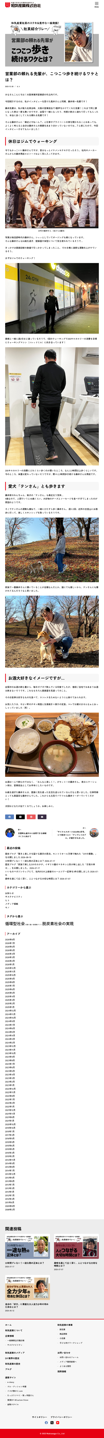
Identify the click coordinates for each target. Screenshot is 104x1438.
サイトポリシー (39, 1417)
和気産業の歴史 (12, 1363)
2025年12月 (10, 968)
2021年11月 (10, 1113)
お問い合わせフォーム (69, 1357)
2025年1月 (10, 1007)
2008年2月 (10, 1209)
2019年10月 (10, 1127)
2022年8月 (10, 1095)
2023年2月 (10, 1081)
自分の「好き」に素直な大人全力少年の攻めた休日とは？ (26, 1305)
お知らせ (9, 893)
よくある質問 (65, 1366)
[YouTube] (57, 1422)
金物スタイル (13, 1404)
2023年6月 (10, 1067)
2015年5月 (10, 1149)
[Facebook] (9, 817)
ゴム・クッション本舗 (16, 1386)
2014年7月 (10, 1170)
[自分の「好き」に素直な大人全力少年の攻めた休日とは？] (27, 1287)
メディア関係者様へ (68, 1361)
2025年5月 (10, 992)
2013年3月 (10, 1188)
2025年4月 (10, 996)
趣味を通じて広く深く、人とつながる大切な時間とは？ (32, 878)
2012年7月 (10, 1195)
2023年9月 (10, 1056)
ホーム (8, 1324)
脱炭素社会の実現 (58, 923)
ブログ (8, 1369)
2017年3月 (10, 1134)
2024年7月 (10, 1024)
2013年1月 (9, 1191)
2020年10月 (10, 1124)
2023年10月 (10, 1053)
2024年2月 (10, 1042)
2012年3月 (10, 1198)
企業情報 (9, 1335)
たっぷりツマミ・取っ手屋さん (20, 1395)
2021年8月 (10, 1117)
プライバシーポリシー (61, 1417)
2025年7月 (10, 985)
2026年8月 (10, 939)
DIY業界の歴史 (12, 1358)
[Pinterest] (31, 817)
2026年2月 (10, 960)
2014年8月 (10, 1166)
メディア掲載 (11, 903)
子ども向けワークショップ (71, 1342)
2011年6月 (9, 1202)
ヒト (18, 86)
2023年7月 (10, 1063)
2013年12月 (10, 1174)
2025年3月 (10, 999)
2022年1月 (10, 1106)
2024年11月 (10, 1014)
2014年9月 (10, 1163)
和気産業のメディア (15, 1352)
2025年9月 (10, 978)
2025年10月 (10, 975)
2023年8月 (10, 1060)
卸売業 (62, 1329)
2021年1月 (9, 1120)
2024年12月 (10, 1010)
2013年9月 (10, 1177)
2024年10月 (10, 1017)
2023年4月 (10, 1074)
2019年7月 (10, 1131)
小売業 (62, 1338)
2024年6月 (10, 1028)
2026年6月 (10, 946)
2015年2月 (10, 1156)
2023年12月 (10, 1046)
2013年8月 (10, 1181)
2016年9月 (10, 1138)
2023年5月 (10, 1071)
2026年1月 (10, 964)
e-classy (10, 1382)
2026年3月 (10, 957)
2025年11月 (10, 971)
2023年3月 (10, 1078)
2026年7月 (10, 943)
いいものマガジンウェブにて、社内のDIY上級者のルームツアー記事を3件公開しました (47, 871)
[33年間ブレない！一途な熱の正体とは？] (27, 1246)
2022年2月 (10, 1102)
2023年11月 (10, 1049)
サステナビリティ (13, 896)
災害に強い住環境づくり (33, 925)
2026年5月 (10, 950)
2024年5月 (10, 1032)
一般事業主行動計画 (15, 1340)
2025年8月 (10, 982)
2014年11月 (10, 1159)
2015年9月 (10, 1142)
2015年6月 (10, 1145)
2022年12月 (10, 1088)
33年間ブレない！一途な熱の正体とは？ (24, 860)
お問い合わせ (63, 1352)
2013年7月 (10, 1184)
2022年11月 (10, 1092)
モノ (7, 907)
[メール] (42, 817)
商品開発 (63, 1333)
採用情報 (61, 1371)
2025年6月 (10, 989)
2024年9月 (10, 1021)
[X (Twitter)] (20, 817)
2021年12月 (10, 1110)
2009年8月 (10, 1206)
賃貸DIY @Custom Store (17, 1400)
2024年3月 (10, 1039)
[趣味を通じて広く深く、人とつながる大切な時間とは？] (76, 1246)
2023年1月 (10, 1085)
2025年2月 (10, 1003)
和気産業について (13, 1330)
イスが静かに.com (15, 1391)
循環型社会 (15, 923)
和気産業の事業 (65, 1324)
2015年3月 (10, 1152)
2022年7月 (10, 1099)
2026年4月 (10, 953)
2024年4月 (10, 1035)
